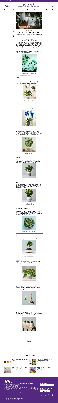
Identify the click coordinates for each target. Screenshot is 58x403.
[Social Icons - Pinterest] (10, 1)
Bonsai (17, 235)
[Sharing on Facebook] (13, 31)
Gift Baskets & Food (22, 390)
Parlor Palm (18, 157)
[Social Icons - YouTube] (12, 1)
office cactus (23, 313)
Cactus (17, 310)
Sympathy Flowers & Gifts (34, 387)
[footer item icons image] (8, 382)
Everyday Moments (27, 9)
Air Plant (17, 284)
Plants (27, 30)
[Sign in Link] (52, 6)
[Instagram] (45, 395)
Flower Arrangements (23, 387)
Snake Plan (18, 129)
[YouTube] (53, 395)
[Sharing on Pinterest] (13, 36)
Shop (53, 9)
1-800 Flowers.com (29, 39)
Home (25, 30)
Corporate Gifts (21, 392)
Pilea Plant (18, 260)
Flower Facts (46, 9)
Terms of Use (12, 398)
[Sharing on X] (13, 34)
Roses (20, 388)
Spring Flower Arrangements (24, 389)
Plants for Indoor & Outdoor (34, 389)
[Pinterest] (49, 395)
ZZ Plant (17, 182)
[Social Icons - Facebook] (4, 1)
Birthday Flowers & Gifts (34, 388)
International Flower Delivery (34, 390)
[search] (41, 6)
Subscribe (45, 391)
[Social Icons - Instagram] (7, 1)
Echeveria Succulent (19, 209)
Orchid (17, 104)
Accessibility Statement (19, 398)
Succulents (18, 211)
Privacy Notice (7, 398)
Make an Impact (37, 9)
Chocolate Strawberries (34, 392)
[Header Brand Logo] (7, 6)
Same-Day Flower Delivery (34, 385)
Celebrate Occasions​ (16, 9)
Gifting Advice (6, 9)
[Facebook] (41, 395)
